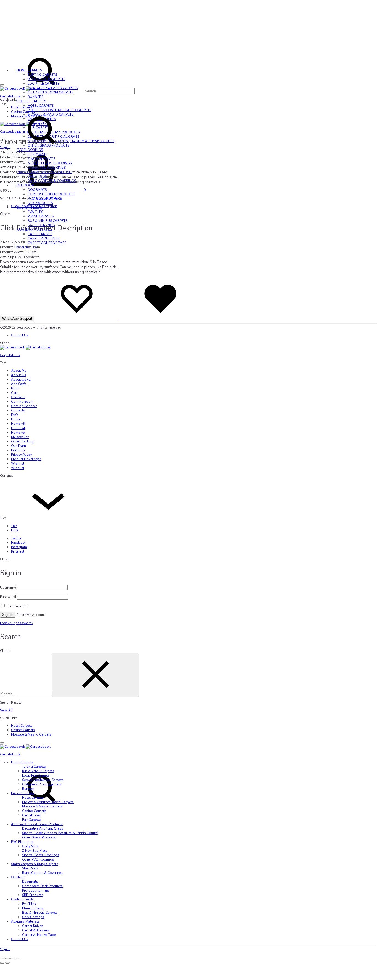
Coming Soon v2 (24, 406)
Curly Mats (37, 154)
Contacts (18, 410)
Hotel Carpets (22, 107)
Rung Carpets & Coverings (42, 873)
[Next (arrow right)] (7, 963)
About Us (18, 375)
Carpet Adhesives (43, 238)
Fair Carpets (31, 819)
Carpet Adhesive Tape (47, 243)
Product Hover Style (26, 459)
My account (20, 437)
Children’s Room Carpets (50, 92)
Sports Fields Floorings (50, 163)
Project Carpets (31, 101)
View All (6, 710)
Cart (14, 392)
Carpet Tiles (31, 815)
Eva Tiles (35, 212)
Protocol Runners (35, 890)
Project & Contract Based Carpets (48, 802)
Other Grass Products (39, 837)
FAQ (14, 415)
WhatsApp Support (17, 318)
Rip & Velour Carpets (46, 79)
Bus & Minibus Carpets (47, 220)
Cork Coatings (33, 917)
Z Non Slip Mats (41, 159)
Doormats (37, 189)
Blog (15, 388)
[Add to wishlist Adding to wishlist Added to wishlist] (118, 318)
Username (8, 587)
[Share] (12, 958)
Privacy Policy (21, 454)
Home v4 (18, 428)
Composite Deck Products (51, 194)
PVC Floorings (22, 842)
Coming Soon (22, 401)
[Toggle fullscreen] (7, 958)
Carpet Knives (40, 234)
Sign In (5, 949)
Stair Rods (30, 868)
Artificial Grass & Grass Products (37, 824)
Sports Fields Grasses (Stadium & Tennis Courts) (60, 833)
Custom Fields (22, 899)
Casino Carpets (23, 730)
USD (14, 530)
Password (8, 597)
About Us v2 (21, 379)
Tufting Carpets (42, 74)
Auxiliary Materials (25, 921)
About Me (18, 370)
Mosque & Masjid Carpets (31, 734)
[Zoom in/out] (2, 958)
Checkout (18, 397)
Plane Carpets (41, 216)
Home (15, 419)
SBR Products (40, 203)
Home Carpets (29, 70)
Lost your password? (16, 623)
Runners (35, 97)
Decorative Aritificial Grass (42, 828)
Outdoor (25, 185)
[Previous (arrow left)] (2, 963)
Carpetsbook (10, 96)
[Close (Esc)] (18, 958)
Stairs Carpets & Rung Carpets (34, 864)
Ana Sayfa (19, 384)
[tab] (194, 206)
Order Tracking (22, 441)
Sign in (7, 615)
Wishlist (17, 463)
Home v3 (18, 423)
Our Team (18, 446)
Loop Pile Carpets (43, 83)
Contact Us (19, 335)
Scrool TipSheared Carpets (53, 88)
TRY (14, 526)
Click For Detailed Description (34, 206)
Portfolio (18, 450)
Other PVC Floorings (47, 167)
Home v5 (18, 432)
